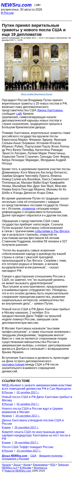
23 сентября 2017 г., (29, 450)
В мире (6, 427)
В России (7, 13)
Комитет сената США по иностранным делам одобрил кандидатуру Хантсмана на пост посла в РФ (36, 435)
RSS (52, 464)
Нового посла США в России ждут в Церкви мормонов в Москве (32, 410)
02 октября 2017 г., (28, 392)
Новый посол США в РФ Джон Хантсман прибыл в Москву (37, 398)
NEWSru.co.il (9, 467)
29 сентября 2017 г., (28, 415)
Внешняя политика (51, 455)
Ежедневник (40, 464)
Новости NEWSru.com (17, 470)
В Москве (25, 467)
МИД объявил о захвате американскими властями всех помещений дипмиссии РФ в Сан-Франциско (37, 387)
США (33, 455)
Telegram (63, 464)
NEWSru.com (16, 5)
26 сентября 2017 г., (26, 442)
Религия (7, 415)
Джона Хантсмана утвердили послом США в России (33, 422)
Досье (17, 464)
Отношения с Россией (15, 458)
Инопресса (40, 467)
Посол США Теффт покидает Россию (27, 447)
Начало (6, 464)
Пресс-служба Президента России (36, 94)
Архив (27, 464)
